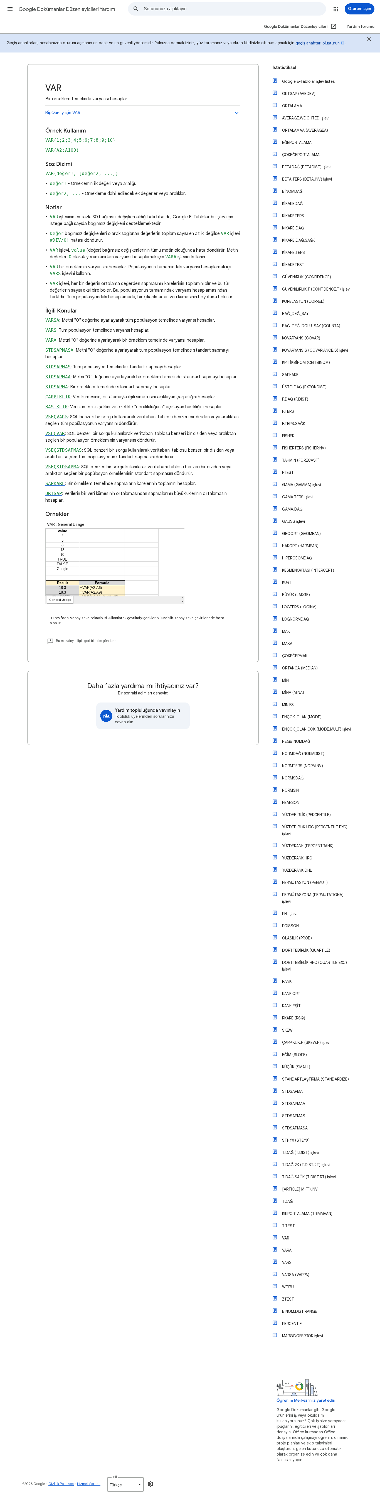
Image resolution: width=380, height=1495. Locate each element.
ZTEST (288, 1299)
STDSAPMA (292, 1091)
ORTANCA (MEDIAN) (300, 668)
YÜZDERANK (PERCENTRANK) (308, 845)
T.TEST (288, 1225)
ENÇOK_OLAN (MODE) (302, 716)
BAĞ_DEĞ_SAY (295, 313)
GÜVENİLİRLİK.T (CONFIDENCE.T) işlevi (316, 289)
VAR (285, 1238)
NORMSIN (290, 790)
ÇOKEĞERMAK (294, 655)
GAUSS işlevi (293, 521)
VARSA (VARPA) (295, 1274)
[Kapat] (369, 40)
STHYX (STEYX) (296, 1140)
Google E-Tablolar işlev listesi (308, 81)
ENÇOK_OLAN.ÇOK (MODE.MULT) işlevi (316, 729)
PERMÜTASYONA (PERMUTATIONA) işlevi (313, 898)
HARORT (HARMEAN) (300, 545)
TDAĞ (287, 1201)
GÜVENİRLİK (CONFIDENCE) (306, 276)
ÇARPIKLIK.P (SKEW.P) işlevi (306, 1042)
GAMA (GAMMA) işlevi (301, 484)
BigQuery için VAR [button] (62, 113)
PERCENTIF (292, 1323)
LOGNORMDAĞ (295, 619)
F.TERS (288, 411)
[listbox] (125, 1484)
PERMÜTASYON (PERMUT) (305, 882)
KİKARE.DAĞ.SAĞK (298, 240)
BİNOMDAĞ (292, 191)
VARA (287, 1250)
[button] (10, 9)
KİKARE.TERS (293, 252)
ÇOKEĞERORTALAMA (301, 154)
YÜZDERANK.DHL (297, 870)
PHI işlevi (289, 913)
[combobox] (235, 8)
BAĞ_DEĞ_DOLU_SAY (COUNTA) (311, 325)
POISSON (290, 925)
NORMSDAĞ (292, 778)
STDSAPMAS (293, 1115)
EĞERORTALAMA (297, 142)
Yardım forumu (360, 26)
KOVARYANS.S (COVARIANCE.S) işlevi (315, 350)
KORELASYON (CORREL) (303, 301)
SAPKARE (290, 374)
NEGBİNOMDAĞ (296, 741)
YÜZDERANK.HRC (297, 858)
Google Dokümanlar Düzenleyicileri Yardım (67, 9)
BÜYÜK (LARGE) (296, 594)
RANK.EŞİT (291, 1005)
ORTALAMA (292, 105)
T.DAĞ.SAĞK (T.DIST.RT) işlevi (309, 1176)
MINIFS (288, 704)
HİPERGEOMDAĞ (297, 558)
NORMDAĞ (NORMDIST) (303, 753)
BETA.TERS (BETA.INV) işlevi (307, 179)
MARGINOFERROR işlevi (302, 1335)
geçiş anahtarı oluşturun (317, 43)
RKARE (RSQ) (293, 1018)
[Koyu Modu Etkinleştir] (150, 1484)
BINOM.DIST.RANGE (299, 1311)
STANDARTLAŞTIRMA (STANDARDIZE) (315, 1079)
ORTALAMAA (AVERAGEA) (305, 130)
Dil (115, 1477)
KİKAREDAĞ (292, 203)
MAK (286, 631)
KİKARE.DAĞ (293, 228)
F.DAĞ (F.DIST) (295, 399)
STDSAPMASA (295, 1128)
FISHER (288, 435)
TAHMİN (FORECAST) (301, 460)
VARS (287, 1262)
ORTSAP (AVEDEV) (298, 93)
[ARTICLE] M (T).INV (300, 1189)
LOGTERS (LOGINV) (299, 606)
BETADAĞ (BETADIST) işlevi (306, 166)
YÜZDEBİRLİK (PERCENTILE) (306, 814)
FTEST (288, 472)
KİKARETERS (293, 215)
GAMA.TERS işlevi (297, 496)
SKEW (287, 1030)
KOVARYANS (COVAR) (301, 338)
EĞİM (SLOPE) (294, 1054)
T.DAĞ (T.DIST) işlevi (300, 1152)
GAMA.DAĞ (292, 509)
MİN (285, 680)
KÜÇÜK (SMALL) (296, 1066)
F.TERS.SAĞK (293, 423)
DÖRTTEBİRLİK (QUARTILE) (306, 950)
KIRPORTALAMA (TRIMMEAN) (307, 1213)
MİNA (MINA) (293, 692)
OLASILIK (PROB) (297, 938)
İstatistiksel (284, 67)
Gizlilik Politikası (61, 1484)
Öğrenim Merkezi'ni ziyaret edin (306, 1400)
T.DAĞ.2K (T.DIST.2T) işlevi (306, 1164)
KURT (287, 582)
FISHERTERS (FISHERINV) (304, 448)
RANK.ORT (291, 993)
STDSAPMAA (293, 1103)
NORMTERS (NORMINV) (302, 765)
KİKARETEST (293, 264)
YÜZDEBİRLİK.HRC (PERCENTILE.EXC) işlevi (314, 830)
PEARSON (290, 802)
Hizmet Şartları (88, 1484)
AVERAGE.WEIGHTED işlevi (305, 118)
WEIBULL (290, 1286)
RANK (287, 981)
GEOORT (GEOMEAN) (301, 533)
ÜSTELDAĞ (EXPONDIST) (304, 386)
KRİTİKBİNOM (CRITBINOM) (306, 362)
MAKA (287, 643)
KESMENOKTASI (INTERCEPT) (308, 570)
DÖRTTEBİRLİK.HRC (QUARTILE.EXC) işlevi (314, 966)
